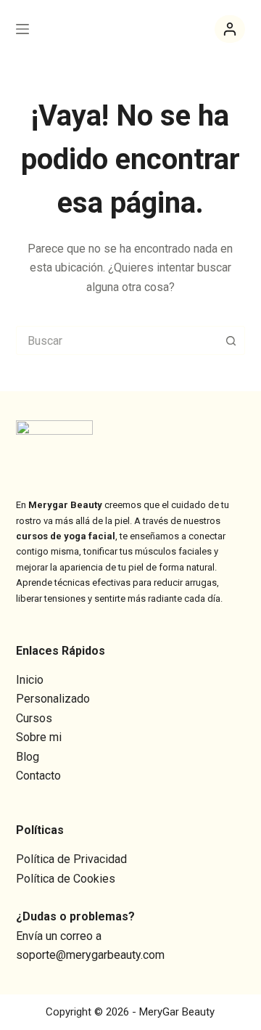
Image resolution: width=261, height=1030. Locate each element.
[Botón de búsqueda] (230, 340)
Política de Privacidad (71, 859)
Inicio (30, 680)
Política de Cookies (65, 879)
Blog (27, 757)
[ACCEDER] (230, 29)
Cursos (34, 718)
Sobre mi (39, 737)
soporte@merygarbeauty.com (90, 955)
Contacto (38, 775)
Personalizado (53, 699)
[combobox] (117, 340)
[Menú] (22, 29)
